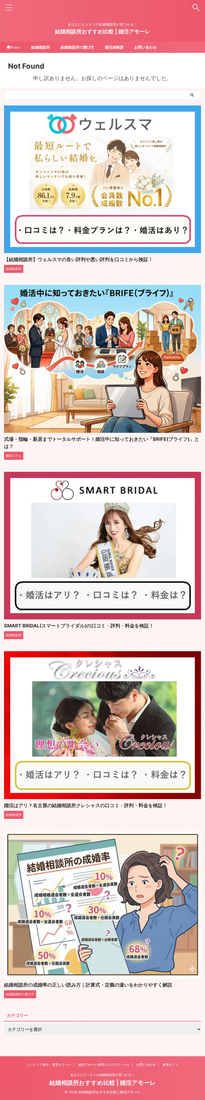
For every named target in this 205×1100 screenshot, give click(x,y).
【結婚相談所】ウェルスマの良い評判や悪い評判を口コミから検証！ (78, 259)
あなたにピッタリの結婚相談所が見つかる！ (102, 1075)
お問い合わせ (145, 47)
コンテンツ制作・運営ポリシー (48, 1065)
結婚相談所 (40, 47)
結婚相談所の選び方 (77, 47)
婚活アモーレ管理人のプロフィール (103, 1065)
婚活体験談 (114, 47)
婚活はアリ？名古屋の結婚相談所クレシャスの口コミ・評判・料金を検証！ (85, 805)
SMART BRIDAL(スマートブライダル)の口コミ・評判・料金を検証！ (79, 625)
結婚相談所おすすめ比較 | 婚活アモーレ (102, 31)
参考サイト (171, 1065)
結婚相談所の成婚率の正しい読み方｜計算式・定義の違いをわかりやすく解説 (88, 985)
